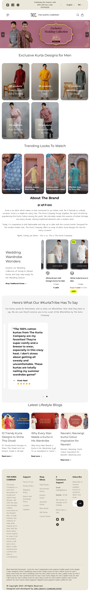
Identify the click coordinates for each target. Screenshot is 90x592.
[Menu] (8, 15)
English (69, 5)
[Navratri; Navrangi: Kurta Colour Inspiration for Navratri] (74, 440)
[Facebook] (12, 4)
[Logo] (45, 15)
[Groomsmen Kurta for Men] (15, 81)
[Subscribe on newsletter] (80, 503)
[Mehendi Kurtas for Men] (74, 81)
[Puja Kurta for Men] (15, 120)
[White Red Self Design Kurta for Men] (51, 254)
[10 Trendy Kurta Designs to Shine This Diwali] (15, 440)
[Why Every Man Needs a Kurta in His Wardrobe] (45, 440)
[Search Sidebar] (77, 15)
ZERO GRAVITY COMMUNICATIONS (48, 589)
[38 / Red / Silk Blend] (41, 273)
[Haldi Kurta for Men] (45, 81)
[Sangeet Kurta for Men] (45, 120)
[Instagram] (7, 4)
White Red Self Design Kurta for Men (50, 279)
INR (79, 5)
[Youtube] (18, 4)
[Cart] (82, 15)
